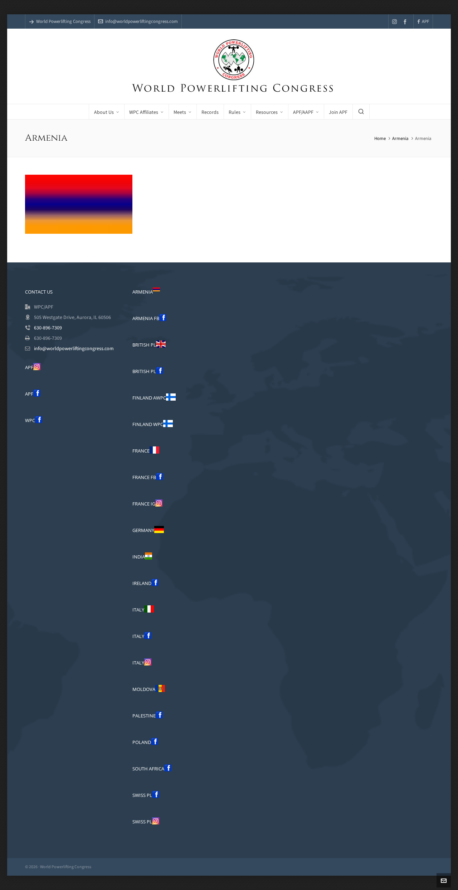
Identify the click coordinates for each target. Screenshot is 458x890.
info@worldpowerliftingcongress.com (141, 21)
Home (380, 138)
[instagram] (395, 21)
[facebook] (406, 21)
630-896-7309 (48, 327)
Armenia (400, 138)
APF (425, 21)
